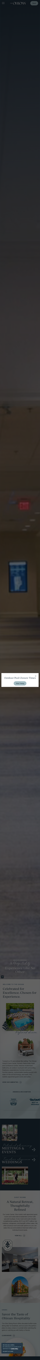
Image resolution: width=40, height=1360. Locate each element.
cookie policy (14, 1348)
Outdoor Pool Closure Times (20, 677)
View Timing (20, 684)
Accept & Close (8, 1351)
